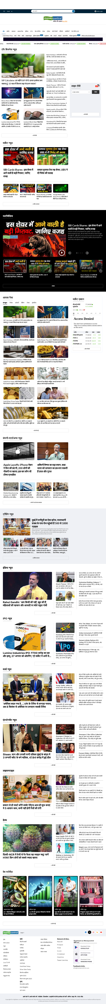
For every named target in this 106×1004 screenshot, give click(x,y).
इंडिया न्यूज (8, 567)
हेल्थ (44, 31)
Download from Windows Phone (83, 960)
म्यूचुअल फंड (6, 976)
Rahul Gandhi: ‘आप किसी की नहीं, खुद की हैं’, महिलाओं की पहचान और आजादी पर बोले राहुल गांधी (55, 74)
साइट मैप (74, 996)
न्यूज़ (4, 946)
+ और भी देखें (87, 349)
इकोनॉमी (22, 951)
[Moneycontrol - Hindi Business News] (53, 19)
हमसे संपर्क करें (33, 996)
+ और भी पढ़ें (36, 430)
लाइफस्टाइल (29, 36)
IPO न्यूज (7, 618)
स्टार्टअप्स (22, 963)
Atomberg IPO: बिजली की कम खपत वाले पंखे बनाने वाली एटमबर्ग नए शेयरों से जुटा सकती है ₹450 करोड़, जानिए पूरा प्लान (56, 123)
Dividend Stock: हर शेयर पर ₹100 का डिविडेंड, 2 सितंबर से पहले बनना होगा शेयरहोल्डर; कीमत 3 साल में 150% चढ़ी (56, 80)
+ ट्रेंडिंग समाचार (36, 558)
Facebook (85, 932)
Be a (65, 21)
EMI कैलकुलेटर (24, 987)
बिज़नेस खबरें (23, 941)
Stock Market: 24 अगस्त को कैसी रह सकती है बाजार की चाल (44, 197)
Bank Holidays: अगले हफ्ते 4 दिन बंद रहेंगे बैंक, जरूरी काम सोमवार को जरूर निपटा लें (56, 56)
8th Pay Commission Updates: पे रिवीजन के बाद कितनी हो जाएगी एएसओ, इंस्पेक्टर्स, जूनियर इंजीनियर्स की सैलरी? (56, 104)
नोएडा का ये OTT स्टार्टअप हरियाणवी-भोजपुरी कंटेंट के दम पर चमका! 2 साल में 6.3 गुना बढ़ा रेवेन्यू (43, 495)
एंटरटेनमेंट (65, 36)
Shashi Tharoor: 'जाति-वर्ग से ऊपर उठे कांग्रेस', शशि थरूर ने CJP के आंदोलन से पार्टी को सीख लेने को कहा (56, 86)
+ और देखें (85, 114)
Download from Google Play (83, 947)
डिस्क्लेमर (45, 996)
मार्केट (8, 31)
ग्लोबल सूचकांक (73, 36)
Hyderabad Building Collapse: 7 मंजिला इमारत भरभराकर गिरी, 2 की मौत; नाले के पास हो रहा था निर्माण (56, 117)
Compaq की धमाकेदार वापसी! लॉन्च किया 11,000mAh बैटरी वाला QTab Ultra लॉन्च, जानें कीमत (56, 129)
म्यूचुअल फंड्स (23, 954)
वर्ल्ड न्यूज (7, 669)
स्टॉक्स (21, 948)
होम (4, 31)
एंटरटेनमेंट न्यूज (10, 720)
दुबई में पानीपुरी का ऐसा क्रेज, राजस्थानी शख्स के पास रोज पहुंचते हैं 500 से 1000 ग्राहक (50, 523)
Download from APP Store (83, 954)
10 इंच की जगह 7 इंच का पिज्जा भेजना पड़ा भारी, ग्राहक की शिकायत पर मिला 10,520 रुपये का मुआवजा (27, 551)
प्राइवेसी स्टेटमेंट (53, 996)
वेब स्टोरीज (37, 31)
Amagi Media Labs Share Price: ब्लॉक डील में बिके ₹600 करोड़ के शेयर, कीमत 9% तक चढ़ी (60, 197)
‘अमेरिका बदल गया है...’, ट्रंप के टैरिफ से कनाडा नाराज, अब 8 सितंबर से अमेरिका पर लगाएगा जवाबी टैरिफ (56, 62)
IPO (31, 31)
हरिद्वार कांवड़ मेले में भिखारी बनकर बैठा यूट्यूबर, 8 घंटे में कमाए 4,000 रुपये (10, 550)
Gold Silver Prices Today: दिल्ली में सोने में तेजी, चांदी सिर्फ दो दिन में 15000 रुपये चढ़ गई (18, 402)
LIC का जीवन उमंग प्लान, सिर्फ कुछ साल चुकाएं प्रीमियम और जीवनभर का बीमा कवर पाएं (52, 402)
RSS (97, 932)
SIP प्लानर (22, 990)
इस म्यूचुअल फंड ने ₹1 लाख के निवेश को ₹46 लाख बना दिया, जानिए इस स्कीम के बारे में (33, 103)
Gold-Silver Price (8, 36)
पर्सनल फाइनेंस (7, 972)
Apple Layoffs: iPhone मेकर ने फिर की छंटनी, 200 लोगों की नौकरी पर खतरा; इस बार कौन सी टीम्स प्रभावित (56, 110)
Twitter (89, 932)
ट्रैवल (48, 31)
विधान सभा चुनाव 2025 (26, 979)
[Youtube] (101, 932)
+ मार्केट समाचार (35, 204)
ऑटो (23, 36)
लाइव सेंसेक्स (44, 939)
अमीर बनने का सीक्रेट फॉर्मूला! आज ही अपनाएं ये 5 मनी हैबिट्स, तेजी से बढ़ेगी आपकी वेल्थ (51, 382)
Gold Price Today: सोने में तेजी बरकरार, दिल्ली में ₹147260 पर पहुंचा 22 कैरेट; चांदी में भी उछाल (16, 382)
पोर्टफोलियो (6, 952)
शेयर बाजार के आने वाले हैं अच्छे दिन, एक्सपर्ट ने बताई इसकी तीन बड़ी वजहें (55, 68)
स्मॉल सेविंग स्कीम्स (45, 945)
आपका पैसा (20, 31)
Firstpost (60, 945)
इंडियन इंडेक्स (36, 36)
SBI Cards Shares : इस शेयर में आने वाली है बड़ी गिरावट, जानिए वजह (18, 173)
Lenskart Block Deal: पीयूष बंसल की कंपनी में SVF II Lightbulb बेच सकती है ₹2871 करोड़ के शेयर (33, 124)
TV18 (59, 948)
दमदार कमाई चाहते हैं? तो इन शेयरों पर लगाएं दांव (10, 195)
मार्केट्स (5, 956)
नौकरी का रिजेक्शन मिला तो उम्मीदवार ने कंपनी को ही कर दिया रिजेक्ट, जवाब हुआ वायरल (60, 551)
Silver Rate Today (25, 969)
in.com (59, 951)
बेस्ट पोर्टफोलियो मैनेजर (46, 942)
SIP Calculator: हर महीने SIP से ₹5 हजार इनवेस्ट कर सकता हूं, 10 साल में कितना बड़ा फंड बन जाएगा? (22, 82)
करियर (69, 996)
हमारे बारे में (26, 996)
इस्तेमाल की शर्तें (62, 996)
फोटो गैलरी (54, 31)
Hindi (8, 11)
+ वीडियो (53, 286)
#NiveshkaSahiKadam (88, 36)
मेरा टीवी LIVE (75, 31)
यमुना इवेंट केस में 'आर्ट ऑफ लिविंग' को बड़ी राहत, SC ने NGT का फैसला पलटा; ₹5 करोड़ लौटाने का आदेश (56, 92)
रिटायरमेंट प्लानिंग (24, 984)
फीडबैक (40, 996)
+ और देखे (34, 135)
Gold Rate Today (25, 966)
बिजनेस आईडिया (24, 972)
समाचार (13, 31)
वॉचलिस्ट (5, 959)
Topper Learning (62, 960)
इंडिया (26, 31)
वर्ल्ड (15, 36)
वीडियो (61, 31)
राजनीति (5, 949)
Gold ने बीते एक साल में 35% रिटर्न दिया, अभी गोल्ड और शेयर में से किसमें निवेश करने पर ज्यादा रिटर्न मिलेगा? (51, 361)
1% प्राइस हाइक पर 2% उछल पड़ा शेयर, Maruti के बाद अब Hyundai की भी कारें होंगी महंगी (60, 495)
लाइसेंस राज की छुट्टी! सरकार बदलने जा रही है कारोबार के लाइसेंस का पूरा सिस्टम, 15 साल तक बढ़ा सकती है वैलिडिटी (26, 495)
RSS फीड (80, 996)
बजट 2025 (6, 943)
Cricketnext (61, 954)
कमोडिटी (67, 31)
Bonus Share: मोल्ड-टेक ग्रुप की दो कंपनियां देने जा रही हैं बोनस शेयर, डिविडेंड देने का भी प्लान (11, 103)
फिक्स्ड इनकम (7, 969)
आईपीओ (22, 960)
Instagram (93, 932)
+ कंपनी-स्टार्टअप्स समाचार (36, 502)
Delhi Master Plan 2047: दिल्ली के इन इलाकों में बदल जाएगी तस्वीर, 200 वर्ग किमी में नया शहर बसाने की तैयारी (52, 341)
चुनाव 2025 (23, 975)
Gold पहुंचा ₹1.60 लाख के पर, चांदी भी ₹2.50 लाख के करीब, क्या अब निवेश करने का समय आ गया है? (51, 422)
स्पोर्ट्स (59, 36)
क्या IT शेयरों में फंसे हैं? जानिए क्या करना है (27, 195)
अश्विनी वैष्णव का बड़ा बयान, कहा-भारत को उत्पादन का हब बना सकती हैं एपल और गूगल (52, 468)
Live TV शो (6, 962)
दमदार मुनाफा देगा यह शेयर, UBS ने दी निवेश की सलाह (52, 171)
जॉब (51, 36)
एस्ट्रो (55, 36)
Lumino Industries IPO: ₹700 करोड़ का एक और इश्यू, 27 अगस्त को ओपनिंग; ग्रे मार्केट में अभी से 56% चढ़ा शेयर (11, 124)
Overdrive (60, 957)
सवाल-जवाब (44, 951)
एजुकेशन (47, 36)
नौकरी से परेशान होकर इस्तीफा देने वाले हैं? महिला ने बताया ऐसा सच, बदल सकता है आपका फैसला (44, 551)
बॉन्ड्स (42, 948)
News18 (59, 941)
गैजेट (19, 36)
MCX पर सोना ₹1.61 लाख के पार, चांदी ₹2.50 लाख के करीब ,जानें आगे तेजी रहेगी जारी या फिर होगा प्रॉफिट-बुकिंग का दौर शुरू (18, 423)
